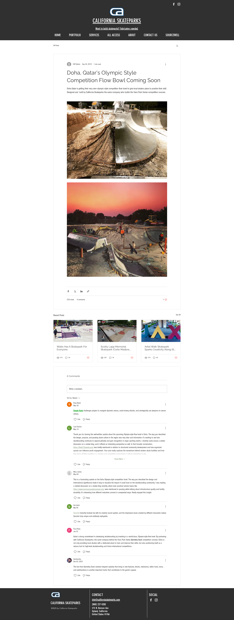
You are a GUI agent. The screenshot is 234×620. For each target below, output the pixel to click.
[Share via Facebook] (68, 291)
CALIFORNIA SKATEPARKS (65, 603)
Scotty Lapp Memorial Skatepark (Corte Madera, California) (115, 348)
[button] (177, 46)
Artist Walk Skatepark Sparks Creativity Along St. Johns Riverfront (159, 348)
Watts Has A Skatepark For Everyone (72, 348)
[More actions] (165, 64)
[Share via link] (88, 291)
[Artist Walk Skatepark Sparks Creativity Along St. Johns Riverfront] (161, 331)
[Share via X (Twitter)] (75, 291)
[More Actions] (165, 404)
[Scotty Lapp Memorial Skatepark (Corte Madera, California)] (117, 331)
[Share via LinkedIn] (81, 291)
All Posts (56, 45)
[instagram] (179, 4)
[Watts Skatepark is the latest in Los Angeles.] (73, 331)
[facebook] (174, 4)
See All (178, 315)
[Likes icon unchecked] (75, 419)
